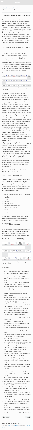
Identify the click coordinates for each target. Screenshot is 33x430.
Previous (6, 417)
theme (17, 426)
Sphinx (9, 426)
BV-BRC (17, 2)
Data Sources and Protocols (10, 8)
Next (27, 417)
